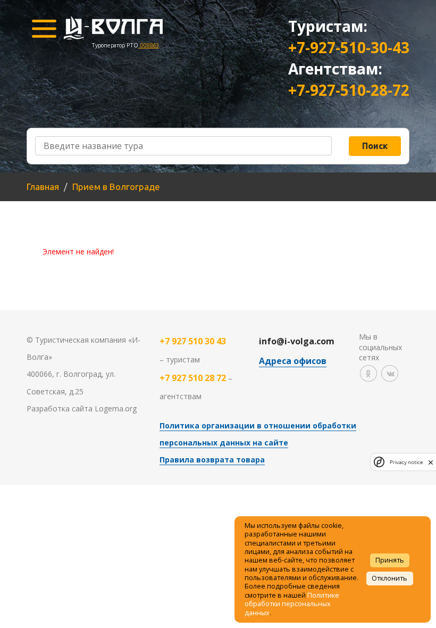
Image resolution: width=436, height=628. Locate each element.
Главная (43, 186)
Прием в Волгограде (116, 186)
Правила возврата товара (212, 460)
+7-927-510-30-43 (348, 47)
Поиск (375, 146)
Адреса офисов (292, 361)
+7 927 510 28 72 (193, 378)
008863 (148, 45)
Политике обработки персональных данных (292, 604)
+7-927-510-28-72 (348, 90)
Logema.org (116, 408)
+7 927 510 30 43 (193, 341)
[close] (431, 462)
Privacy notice (406, 462)
